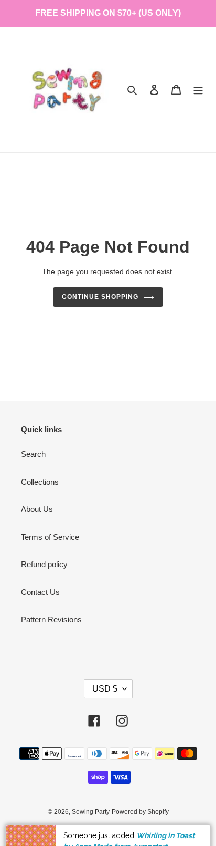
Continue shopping (100, 296)
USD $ (104, 688)
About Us (37, 509)
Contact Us (40, 592)
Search (33, 454)
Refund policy (44, 564)
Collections (40, 481)
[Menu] (198, 89)
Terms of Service (50, 536)
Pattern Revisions (51, 619)
